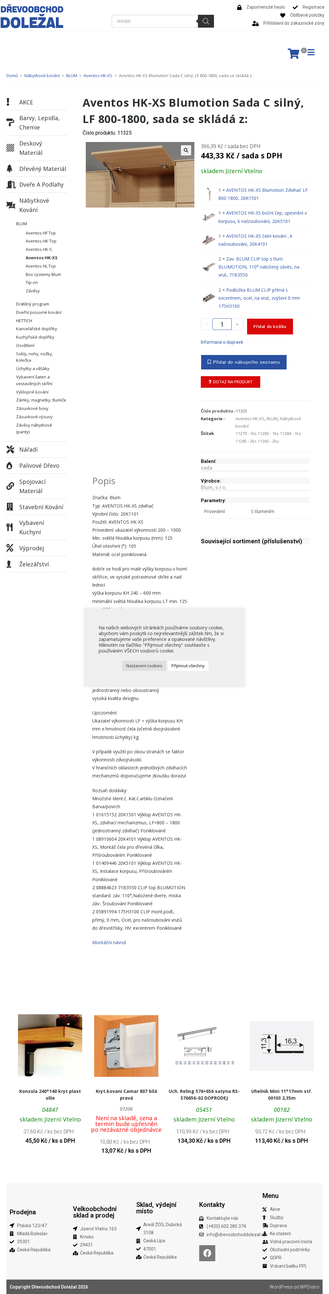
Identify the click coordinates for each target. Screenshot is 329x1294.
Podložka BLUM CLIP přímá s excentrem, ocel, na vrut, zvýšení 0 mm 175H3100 (259, 298)
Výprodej (31, 548)
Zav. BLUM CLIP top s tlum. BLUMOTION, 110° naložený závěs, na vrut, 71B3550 (258, 267)
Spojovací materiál (32, 486)
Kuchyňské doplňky (35, 337)
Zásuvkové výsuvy (34, 417)
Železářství (34, 564)
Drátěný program (32, 304)
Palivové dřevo (39, 465)
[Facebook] (207, 1253)
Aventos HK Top (41, 241)
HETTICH (24, 321)
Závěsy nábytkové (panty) (34, 428)
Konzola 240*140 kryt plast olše (50, 1094)
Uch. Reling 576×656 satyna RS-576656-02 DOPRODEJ (204, 1094)
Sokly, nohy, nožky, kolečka (34, 357)
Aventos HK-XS (98, 75)
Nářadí (28, 449)
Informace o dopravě (222, 342)
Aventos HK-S (39, 249)
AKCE (26, 102)
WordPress (281, 1287)
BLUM (71, 75)
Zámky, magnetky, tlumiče (41, 400)
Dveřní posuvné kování (38, 312)
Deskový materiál (30, 147)
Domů (12, 75)
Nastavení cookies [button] (144, 666)
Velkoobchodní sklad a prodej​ (95, 1212)
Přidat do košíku (270, 326)
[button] (186, 150)
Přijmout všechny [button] (188, 666)
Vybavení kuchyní (31, 527)
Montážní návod (109, 942)
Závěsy (33, 291)
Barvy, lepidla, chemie (39, 122)
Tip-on (32, 282)
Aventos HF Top (41, 233)
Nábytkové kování (42, 75)
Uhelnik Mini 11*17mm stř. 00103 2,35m (281, 1094)
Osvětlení (25, 345)
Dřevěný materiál (42, 169)
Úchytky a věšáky (32, 368)
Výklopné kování (32, 392)
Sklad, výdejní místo (156, 1208)
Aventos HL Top (41, 266)
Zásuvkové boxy (32, 408)
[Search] (206, 21)
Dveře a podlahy (41, 184)
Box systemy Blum (43, 274)
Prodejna (23, 1212)
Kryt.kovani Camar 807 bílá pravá (126, 1094)
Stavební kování (41, 507)
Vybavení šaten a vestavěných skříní (34, 380)
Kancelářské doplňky (36, 329)
